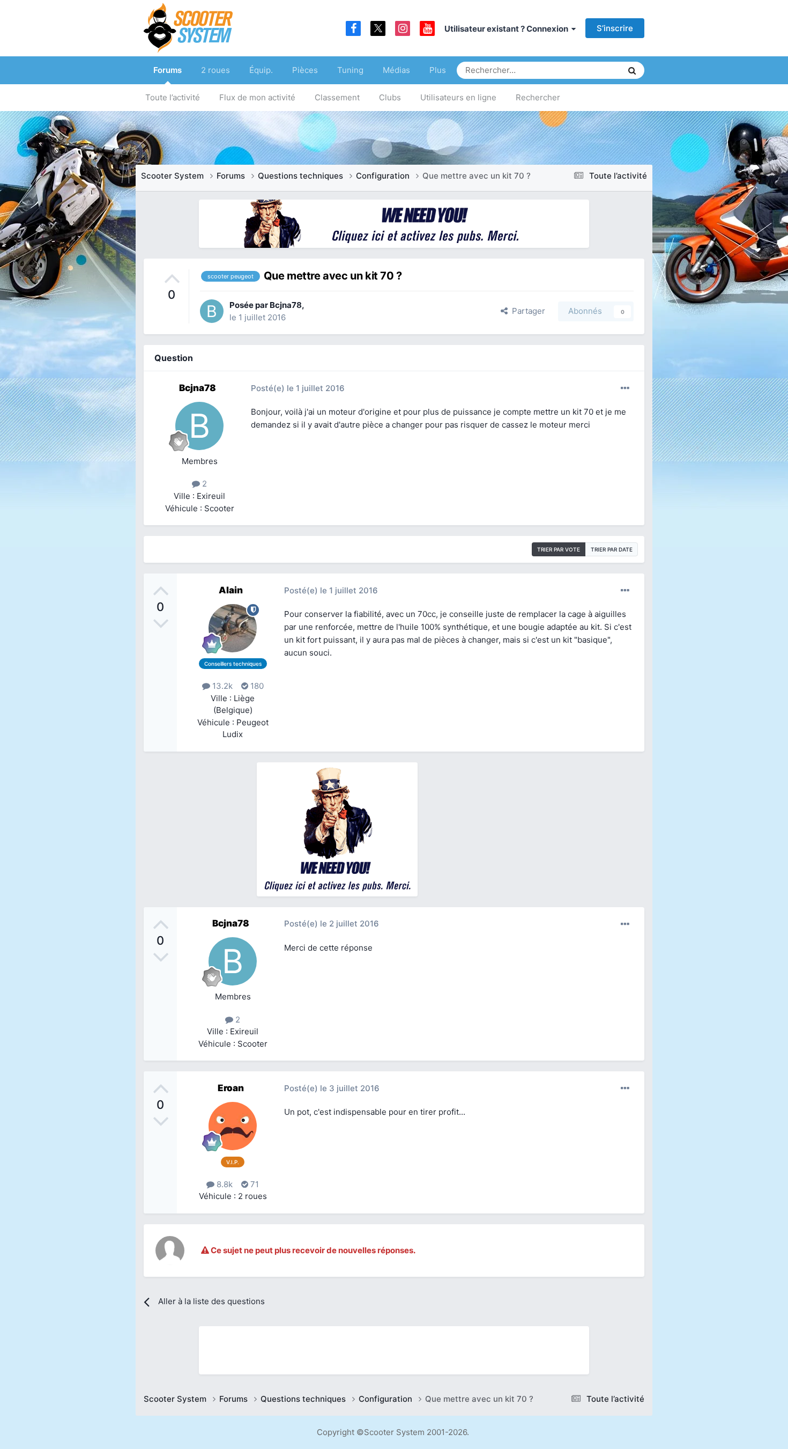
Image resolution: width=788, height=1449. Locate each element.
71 (253, 1184)
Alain (231, 590)
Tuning (350, 70)
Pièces (305, 70)
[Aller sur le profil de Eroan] (233, 1126)
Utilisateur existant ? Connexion (507, 29)
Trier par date (612, 549)
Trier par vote (558, 549)
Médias (396, 70)
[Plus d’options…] (625, 388)
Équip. (261, 70)
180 (256, 686)
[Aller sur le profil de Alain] (233, 628)
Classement (337, 97)
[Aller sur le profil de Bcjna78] (212, 311)
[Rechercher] (632, 70)
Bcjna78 (286, 305)
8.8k (223, 1184)
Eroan (231, 1088)
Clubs (390, 97)
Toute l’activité (172, 97)
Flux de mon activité (257, 97)
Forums (167, 70)
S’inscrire (615, 28)
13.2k (221, 686)
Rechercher (538, 97)
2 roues (215, 70)
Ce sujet (593, 70)
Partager (526, 311)
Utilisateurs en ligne (458, 97)
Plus (437, 70)
